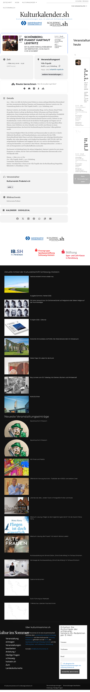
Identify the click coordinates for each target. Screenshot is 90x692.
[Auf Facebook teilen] (17, 218)
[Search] (75, 55)
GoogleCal (24, 210)
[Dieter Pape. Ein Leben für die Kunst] (16, 365)
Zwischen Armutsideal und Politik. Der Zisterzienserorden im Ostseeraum (54, 339)
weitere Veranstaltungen (51, 74)
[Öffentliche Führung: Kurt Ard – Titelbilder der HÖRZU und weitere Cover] (16, 486)
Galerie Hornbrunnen (37, 579)
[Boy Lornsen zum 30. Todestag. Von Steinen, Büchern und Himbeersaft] (16, 384)
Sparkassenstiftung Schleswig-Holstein (37, 642)
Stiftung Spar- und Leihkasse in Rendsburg (39, 644)
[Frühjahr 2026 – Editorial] (16, 327)
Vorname (63, 642)
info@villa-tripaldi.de (56, 69)
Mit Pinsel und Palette (37, 459)
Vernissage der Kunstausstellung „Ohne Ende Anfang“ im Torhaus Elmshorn (54, 560)
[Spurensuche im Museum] (16, 428)
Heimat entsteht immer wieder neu (42, 276)
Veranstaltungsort (50, 60)
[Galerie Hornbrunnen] (16, 587)
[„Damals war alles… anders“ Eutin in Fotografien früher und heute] (16, 505)
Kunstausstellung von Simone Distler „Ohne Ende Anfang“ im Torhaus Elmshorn (56, 555)
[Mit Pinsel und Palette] (16, 467)
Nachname (64, 649)
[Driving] (29, 88)
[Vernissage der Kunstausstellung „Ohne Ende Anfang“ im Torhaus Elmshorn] (16, 567)
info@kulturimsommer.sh (39, 649)
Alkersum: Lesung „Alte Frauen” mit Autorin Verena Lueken (49, 536)
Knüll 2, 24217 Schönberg (49, 66)
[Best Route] (24, 88)
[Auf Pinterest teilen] (34, 218)
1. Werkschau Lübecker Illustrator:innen (43, 603)
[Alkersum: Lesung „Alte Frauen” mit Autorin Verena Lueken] (16, 544)
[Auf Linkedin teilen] (28, 218)
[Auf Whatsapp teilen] (39, 218)
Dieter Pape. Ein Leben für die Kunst (42, 358)
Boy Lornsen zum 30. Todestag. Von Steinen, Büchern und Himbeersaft (53, 377)
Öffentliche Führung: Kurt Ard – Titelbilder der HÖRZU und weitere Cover (54, 478)
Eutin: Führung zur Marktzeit (39, 598)
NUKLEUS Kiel (35, 396)
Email (62, 656)
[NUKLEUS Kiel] (16, 404)
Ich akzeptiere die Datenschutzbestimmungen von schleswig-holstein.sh (71, 665)
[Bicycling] (43, 88)
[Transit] (34, 88)
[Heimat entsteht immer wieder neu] (16, 284)
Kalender (11, 210)
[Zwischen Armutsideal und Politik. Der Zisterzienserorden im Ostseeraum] (16, 346)
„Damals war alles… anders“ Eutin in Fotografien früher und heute (51, 498)
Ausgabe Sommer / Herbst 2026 (40, 296)
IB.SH (46, 640)
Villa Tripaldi (46, 63)
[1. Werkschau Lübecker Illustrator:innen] (16, 611)
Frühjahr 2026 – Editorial (38, 319)
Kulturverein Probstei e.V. (18, 181)
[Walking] (38, 88)
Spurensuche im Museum (38, 421)
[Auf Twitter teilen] (23, 218)
